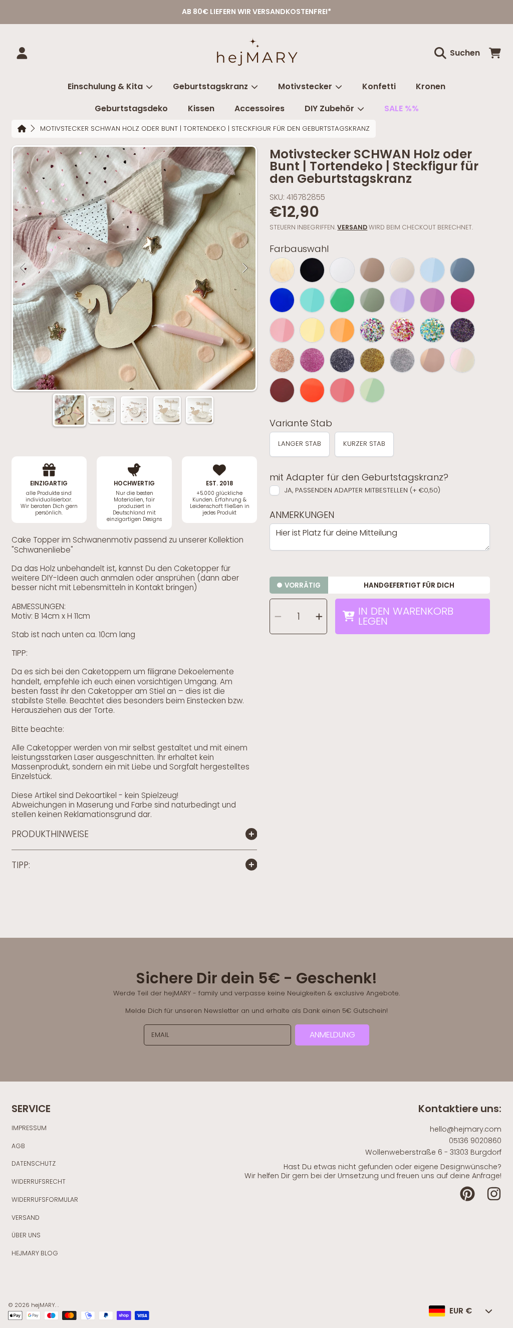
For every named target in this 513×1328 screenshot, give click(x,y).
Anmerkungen (302, 515)
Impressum (29, 1128)
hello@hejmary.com (465, 1129)
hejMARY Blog (35, 1253)
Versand (352, 227)
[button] (459, 53)
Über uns (26, 1235)
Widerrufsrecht (39, 1181)
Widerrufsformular (45, 1199)
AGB (18, 1146)
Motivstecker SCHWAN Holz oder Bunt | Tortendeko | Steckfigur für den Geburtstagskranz (205, 129)
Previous (23, 268)
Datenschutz (34, 1163)
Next (244, 268)
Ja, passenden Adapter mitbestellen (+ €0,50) (362, 490)
